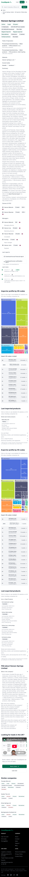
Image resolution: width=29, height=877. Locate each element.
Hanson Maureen (8, 212)
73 (2, 373)
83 (2, 559)
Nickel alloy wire (5, 419)
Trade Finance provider (7, 858)
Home (4, 10)
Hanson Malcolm (8, 207)
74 (2, 540)
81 (2, 381)
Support (17, 843)
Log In (17, 2)
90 (2, 397)
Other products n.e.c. (15, 45)
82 (2, 385)
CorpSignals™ (11, 869)
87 (2, 571)
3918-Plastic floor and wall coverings (18, 523)
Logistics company (6, 852)
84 (2, 389)
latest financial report (14, 194)
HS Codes (3, 839)
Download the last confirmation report (13, 262)
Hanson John (7, 245)
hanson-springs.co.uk (8, 60)
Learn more (14, 770)
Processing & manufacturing (10, 43)
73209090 (4, 627)
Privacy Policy (19, 854)
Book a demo (13, 766)
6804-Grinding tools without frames (18, 364)
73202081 (4, 604)
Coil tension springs (6, 637)
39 (2, 519)
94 (2, 400)
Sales (16, 841)
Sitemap (3, 875)
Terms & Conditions (20, 852)
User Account (4, 836)
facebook (11, 65)
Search (24, 7)
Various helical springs (7, 612)
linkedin (4, 65)
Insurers (3, 860)
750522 (4, 421)
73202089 (4, 614)
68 (2, 360)
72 (2, 369)
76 (2, 548)
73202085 (4, 639)
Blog (16, 845)
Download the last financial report (14, 256)
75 (2, 377)
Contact (17, 839)
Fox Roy (6, 239)
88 (2, 575)
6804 (4, 364)
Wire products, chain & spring (17, 52)
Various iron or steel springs (8, 625)
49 (2, 528)
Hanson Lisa (7, 228)
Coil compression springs (7, 602)
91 (2, 583)
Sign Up (22, 2)
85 (2, 393)
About (16, 836)
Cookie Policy (18, 856)
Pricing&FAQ (4, 841)
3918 (4, 523)
